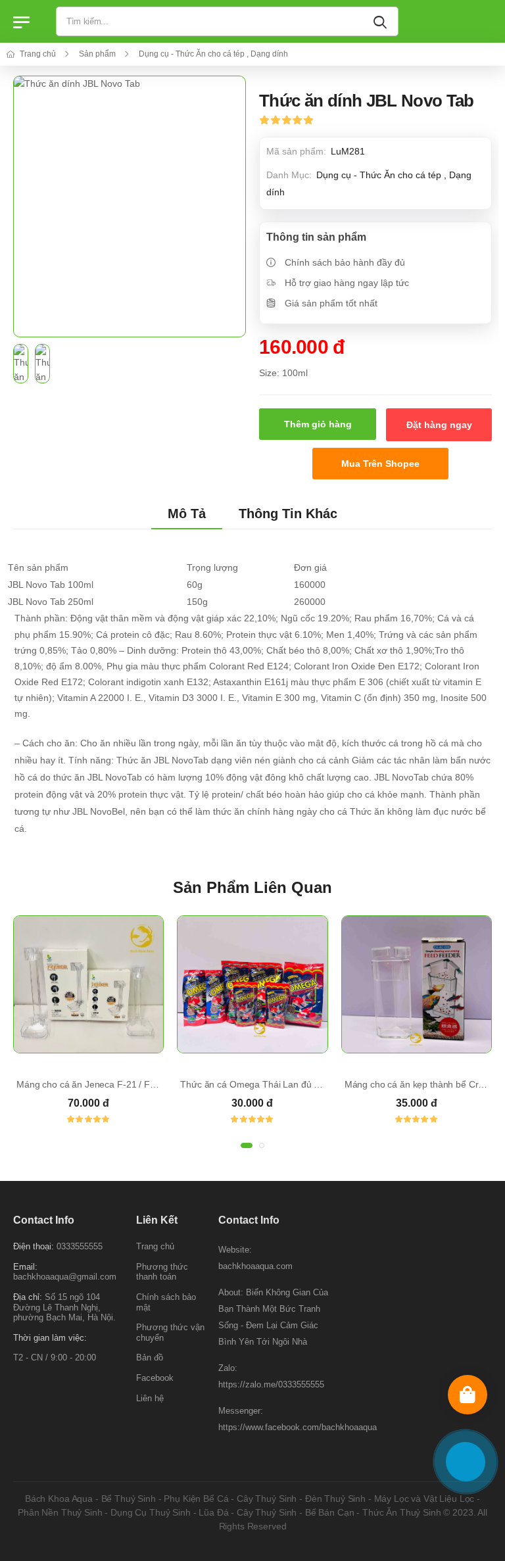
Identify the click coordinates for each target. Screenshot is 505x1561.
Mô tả (187, 513)
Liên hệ (150, 1398)
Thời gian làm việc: (50, 1337)
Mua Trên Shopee (380, 463)
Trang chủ (37, 54)
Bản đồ (149, 1357)
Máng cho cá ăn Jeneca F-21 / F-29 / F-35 (103, 1084)
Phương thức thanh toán (162, 1271)
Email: (25, 1266)
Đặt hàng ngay (439, 425)
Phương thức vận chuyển (170, 1332)
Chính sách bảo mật (166, 1302)
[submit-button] (382, 21)
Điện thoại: (33, 1246)
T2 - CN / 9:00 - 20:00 (54, 1357)
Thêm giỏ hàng (318, 424)
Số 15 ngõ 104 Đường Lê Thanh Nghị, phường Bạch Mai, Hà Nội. (64, 1307)
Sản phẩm (96, 54)
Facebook (155, 1378)
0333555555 (80, 1246)
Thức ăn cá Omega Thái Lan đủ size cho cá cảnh (281, 1084)
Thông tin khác (288, 513)
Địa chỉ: (27, 1297)
